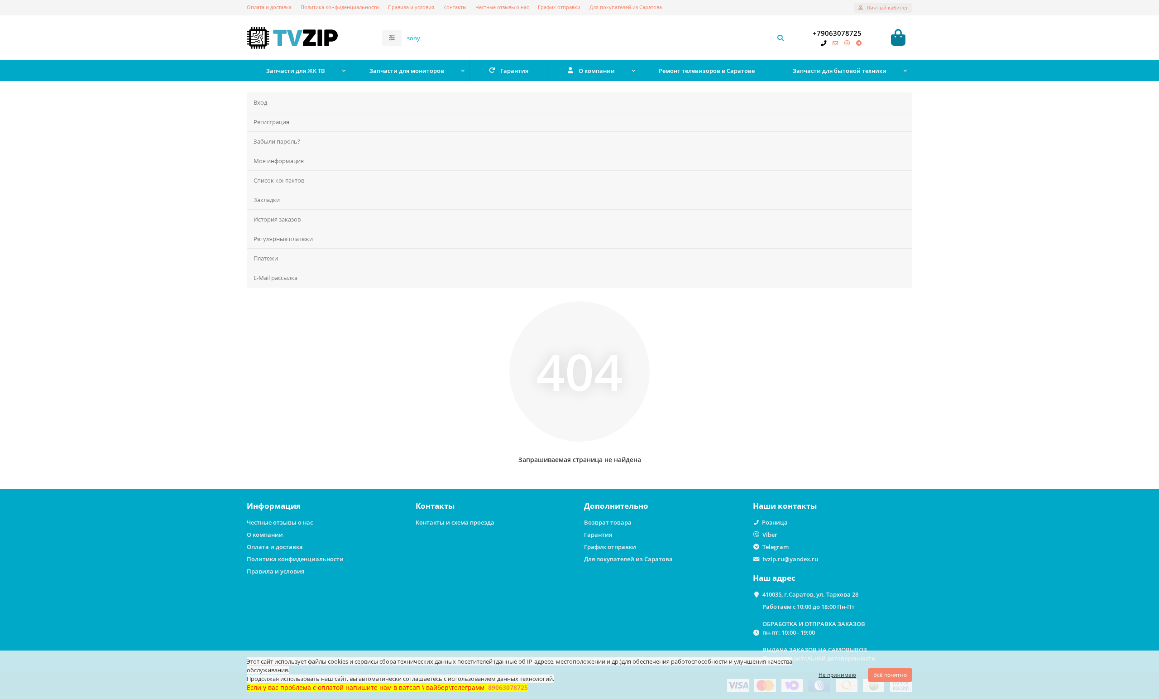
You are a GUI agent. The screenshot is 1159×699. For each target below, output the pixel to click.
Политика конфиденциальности (340, 7)
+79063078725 (837, 33)
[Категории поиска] (392, 38)
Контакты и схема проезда (455, 522)
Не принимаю (837, 675)
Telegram (775, 547)
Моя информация (279, 161)
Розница (775, 522)
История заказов (277, 219)
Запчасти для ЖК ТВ (295, 71)
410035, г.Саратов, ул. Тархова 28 (810, 594)
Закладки (267, 200)
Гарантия (514, 71)
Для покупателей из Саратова (625, 7)
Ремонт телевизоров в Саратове (707, 71)
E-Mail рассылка (275, 278)
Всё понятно (890, 675)
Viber (769, 534)
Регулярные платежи (283, 239)
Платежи (266, 258)
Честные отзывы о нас (502, 7)
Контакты (454, 7)
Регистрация (271, 122)
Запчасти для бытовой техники (839, 71)
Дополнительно (616, 506)
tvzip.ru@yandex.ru (790, 559)
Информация (274, 506)
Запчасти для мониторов (406, 71)
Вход (260, 102)
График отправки (559, 7)
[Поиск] (780, 38)
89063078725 (508, 687)
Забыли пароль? (277, 141)
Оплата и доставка (269, 7)
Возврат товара (608, 522)
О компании (597, 71)
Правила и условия (411, 7)
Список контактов (279, 180)
